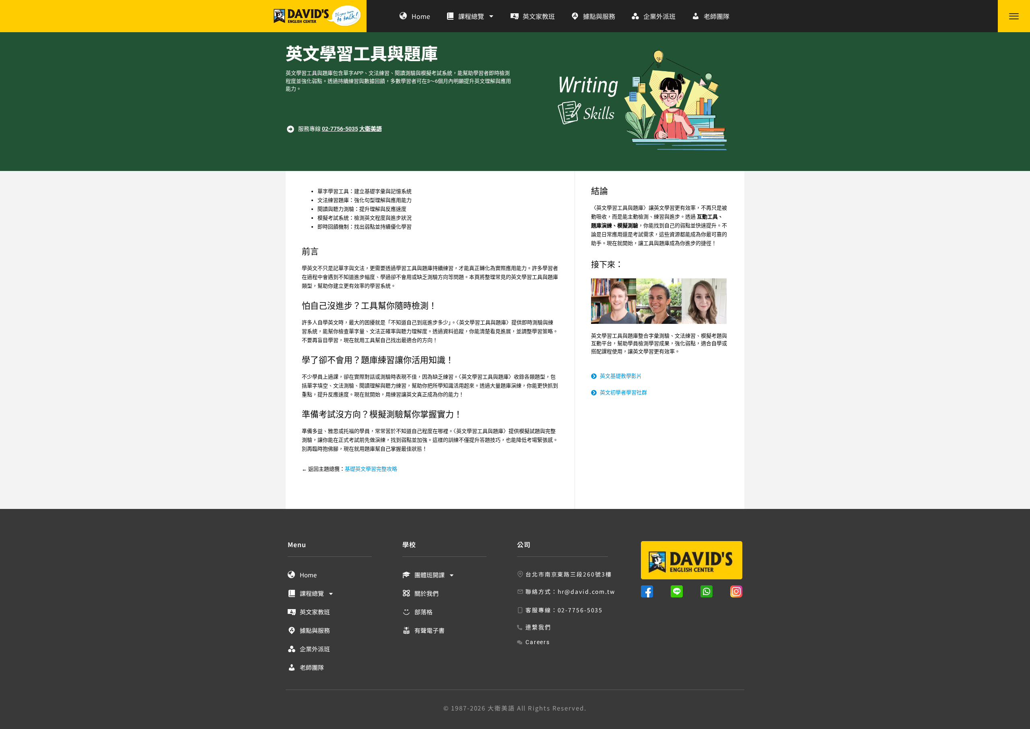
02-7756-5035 (340, 129)
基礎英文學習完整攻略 (371, 469)
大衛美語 (370, 129)
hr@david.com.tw (587, 591)
